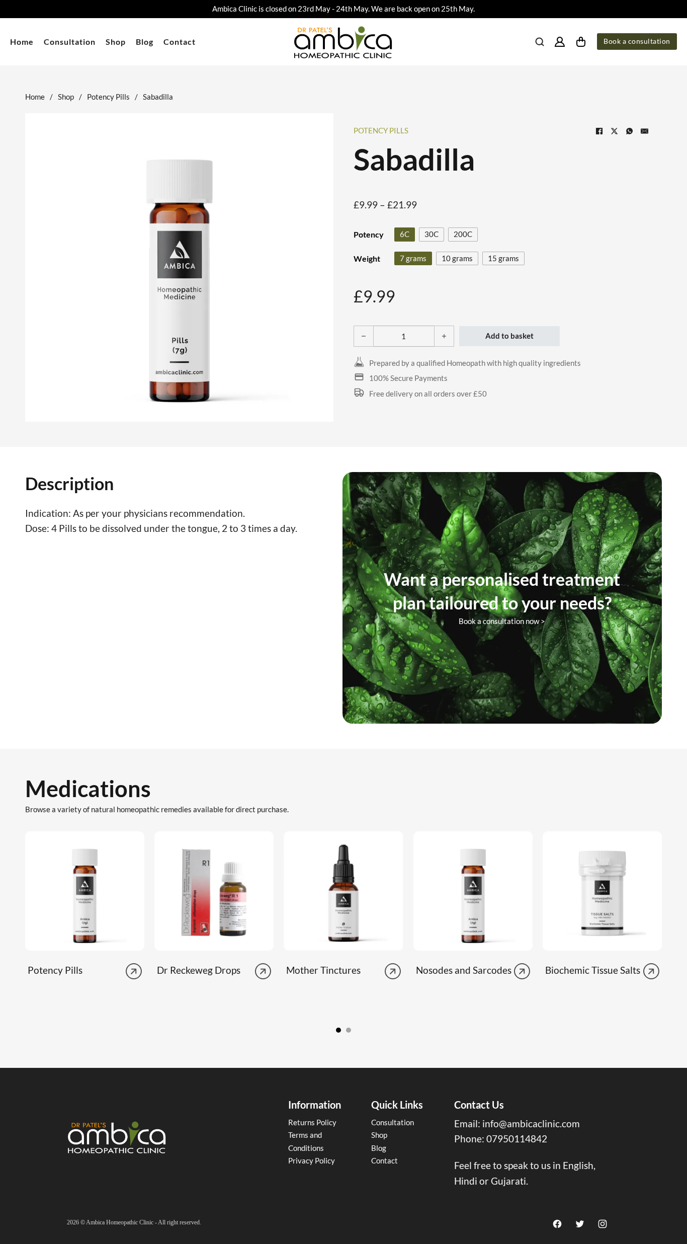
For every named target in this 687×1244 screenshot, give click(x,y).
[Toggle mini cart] (581, 42)
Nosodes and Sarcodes (463, 970)
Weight (367, 258)
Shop (116, 41)
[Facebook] (599, 130)
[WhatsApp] (629, 130)
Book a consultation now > (502, 621)
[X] (614, 130)
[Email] (644, 130)
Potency (369, 234)
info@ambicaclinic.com (531, 1123)
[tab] (338, 1030)
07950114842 (516, 1138)
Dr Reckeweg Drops (198, 970)
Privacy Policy (311, 1160)
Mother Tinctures (323, 970)
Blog (144, 41)
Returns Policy (312, 1122)
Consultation (70, 41)
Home (22, 41)
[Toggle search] (540, 42)
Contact (179, 41)
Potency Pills (108, 96)
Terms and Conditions (306, 1141)
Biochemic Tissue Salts (592, 970)
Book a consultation (637, 41)
